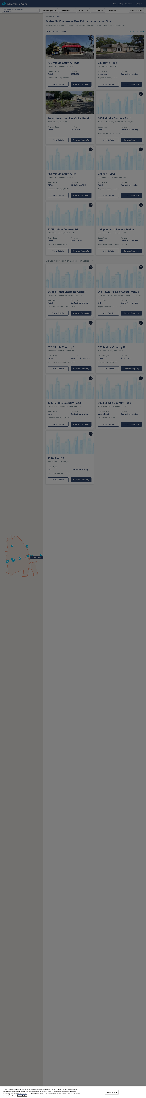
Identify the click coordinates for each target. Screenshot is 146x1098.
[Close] (142, 1092)
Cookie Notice (22, 1096)
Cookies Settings (111, 1092)
